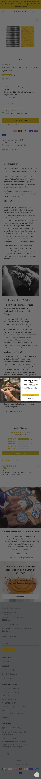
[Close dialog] (40, 379)
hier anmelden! (30, 395)
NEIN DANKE (30, 398)
